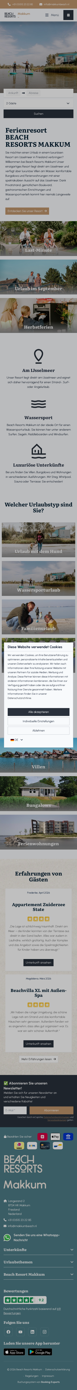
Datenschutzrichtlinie (19, 698)
